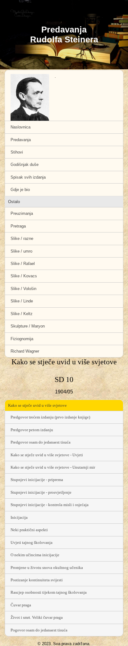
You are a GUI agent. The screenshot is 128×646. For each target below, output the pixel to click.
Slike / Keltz (22, 313)
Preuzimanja (22, 213)
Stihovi (17, 152)
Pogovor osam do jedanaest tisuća (39, 630)
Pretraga (18, 226)
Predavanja (21, 139)
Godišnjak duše (25, 164)
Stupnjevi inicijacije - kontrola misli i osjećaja (50, 504)
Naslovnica (20, 127)
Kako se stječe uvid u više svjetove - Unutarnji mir (53, 467)
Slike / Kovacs (24, 276)
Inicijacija (19, 517)
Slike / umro (21, 251)
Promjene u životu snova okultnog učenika (47, 567)
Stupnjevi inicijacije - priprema (37, 479)
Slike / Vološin (23, 288)
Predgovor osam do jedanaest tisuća (41, 442)
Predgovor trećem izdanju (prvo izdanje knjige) (50, 417)
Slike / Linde (22, 301)
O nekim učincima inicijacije (35, 555)
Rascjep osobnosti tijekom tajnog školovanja (49, 592)
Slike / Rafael (23, 263)
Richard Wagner (25, 351)
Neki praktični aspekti (29, 529)
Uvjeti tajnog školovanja (32, 542)
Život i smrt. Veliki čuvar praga (37, 617)
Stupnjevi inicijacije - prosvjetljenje (41, 492)
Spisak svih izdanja (28, 177)
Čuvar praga (21, 605)
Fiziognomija (22, 338)
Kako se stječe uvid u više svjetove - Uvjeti (47, 455)
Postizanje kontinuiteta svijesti (37, 580)
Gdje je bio (20, 189)
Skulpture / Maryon (28, 326)
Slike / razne (22, 238)
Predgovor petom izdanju (32, 429)
